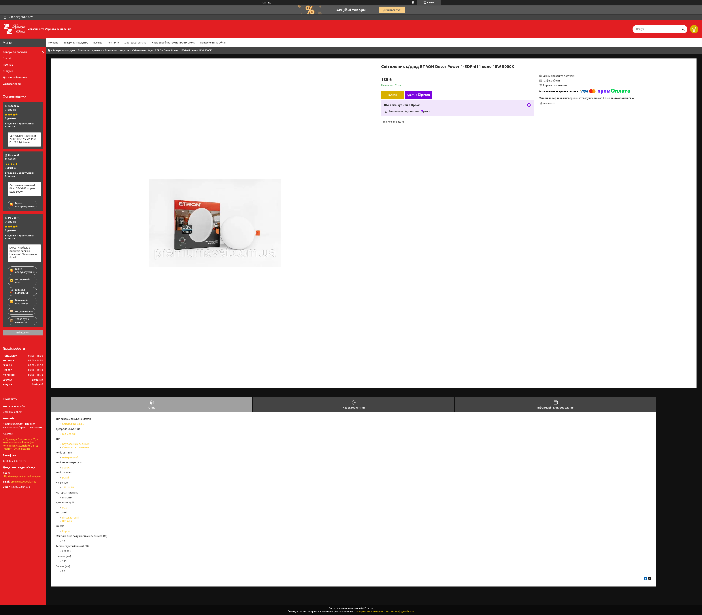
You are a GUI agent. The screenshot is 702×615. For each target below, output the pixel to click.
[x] (649, 579)
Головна (53, 42)
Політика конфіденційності (399, 611)
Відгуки (8, 71)
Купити (392, 95)
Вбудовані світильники (76, 444)
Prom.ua (369, 608)
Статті (7, 58)
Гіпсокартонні (70, 517)
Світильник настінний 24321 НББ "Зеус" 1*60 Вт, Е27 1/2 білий (23, 139)
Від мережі (69, 433)
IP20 (64, 507)
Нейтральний (70, 457)
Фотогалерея (12, 83)
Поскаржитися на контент (369, 611)
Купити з (412, 95)
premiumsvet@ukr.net (23, 481)
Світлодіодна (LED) (73, 423)
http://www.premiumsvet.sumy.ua (22, 476)
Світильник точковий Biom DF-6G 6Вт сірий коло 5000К (22, 188)
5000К (65, 467)
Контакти (113, 42)
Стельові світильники (75, 447)
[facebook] (645, 579)
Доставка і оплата (135, 42)
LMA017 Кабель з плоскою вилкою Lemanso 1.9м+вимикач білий (23, 252)
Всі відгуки (22, 332)
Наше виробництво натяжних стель (173, 42)
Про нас (97, 42)
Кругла (66, 531)
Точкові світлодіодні (117, 50)
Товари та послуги (75, 42)
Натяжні (67, 521)
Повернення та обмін (213, 42)
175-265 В (68, 487)
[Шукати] (683, 29)
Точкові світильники (90, 50)
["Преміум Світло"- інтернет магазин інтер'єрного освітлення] (15, 28)
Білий (65, 477)
